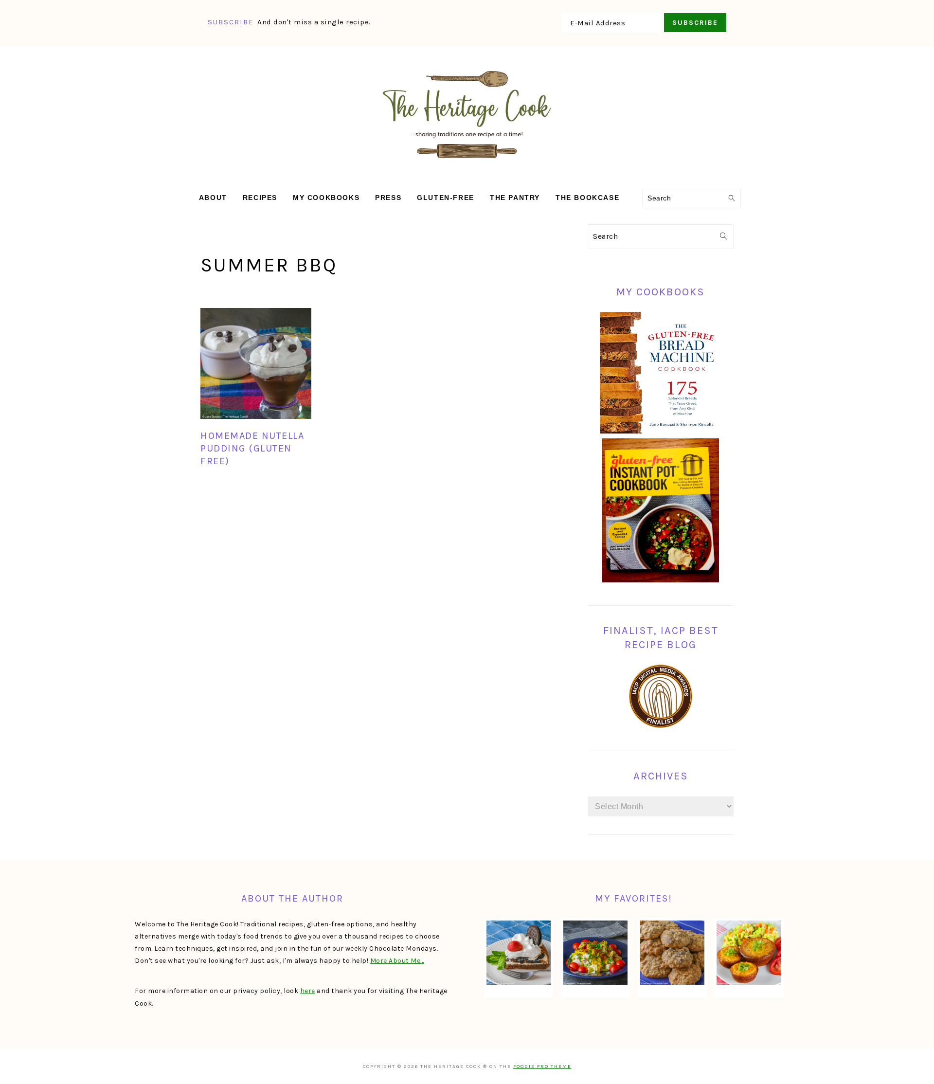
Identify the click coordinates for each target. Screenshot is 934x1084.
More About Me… (397, 961)
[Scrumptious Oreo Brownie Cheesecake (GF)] (518, 953)
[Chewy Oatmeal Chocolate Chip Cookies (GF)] (672, 953)
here (307, 991)
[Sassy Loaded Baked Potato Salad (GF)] (595, 953)
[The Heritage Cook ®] (467, 163)
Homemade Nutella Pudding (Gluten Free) (252, 448)
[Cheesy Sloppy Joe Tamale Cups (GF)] (749, 953)
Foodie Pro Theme (542, 1066)
